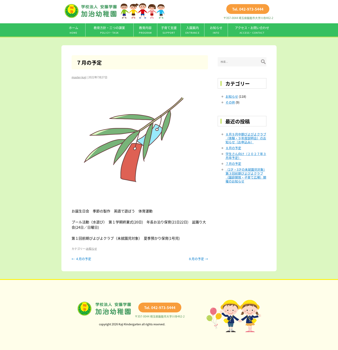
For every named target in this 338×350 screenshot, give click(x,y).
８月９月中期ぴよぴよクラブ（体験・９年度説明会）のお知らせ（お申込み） (246, 138)
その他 (230, 102)
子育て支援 (169, 29)
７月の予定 (89, 62)
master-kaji (79, 77)
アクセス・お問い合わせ (252, 29)
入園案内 (192, 29)
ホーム (73, 29)
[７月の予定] (140, 144)
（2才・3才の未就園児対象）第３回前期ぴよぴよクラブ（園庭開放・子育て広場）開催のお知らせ (246, 175)
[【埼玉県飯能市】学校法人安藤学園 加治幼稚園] (115, 17)
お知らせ (216, 29)
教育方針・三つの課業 (109, 29)
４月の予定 (81, 258)
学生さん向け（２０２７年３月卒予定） (246, 155)
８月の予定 (198, 258)
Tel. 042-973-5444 (247, 9)
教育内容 (145, 29)
